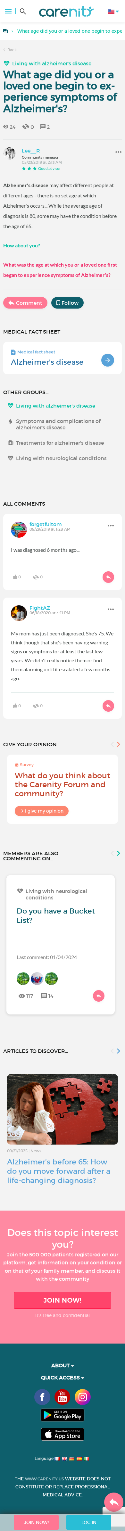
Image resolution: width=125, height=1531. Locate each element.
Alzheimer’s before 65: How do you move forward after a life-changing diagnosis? (58, 1171)
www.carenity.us (44, 1479)
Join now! (62, 1300)
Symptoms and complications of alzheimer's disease (58, 424)
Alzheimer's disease (47, 362)
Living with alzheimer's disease (51, 63)
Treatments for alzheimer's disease (60, 443)
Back (11, 49)
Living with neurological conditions (61, 458)
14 (51, 996)
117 (29, 996)
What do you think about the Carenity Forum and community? (62, 784)
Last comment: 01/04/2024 (47, 957)
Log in (88, 1522)
